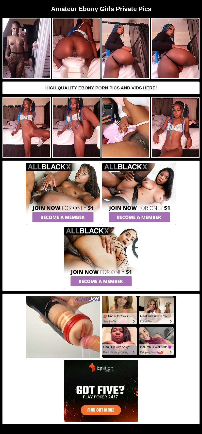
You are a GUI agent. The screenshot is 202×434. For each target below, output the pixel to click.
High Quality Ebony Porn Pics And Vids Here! (101, 87)
